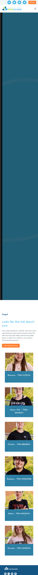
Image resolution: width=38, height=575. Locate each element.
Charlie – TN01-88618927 (19, 444)
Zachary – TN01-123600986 (19, 479)
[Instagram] (14, 2)
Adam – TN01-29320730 (19, 514)
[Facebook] (9, 2)
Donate (32, 2)
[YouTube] (19, 2)
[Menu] (35, 9)
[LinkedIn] (24, 2)
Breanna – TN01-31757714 (19, 375)
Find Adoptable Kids (11, 346)
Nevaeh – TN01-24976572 (19, 548)
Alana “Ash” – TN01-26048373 (19, 411)
